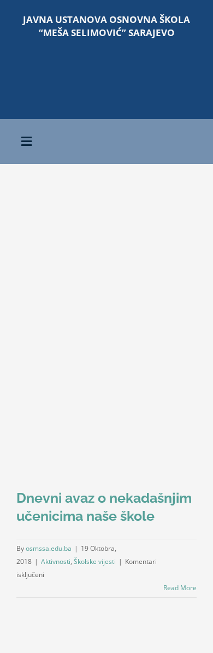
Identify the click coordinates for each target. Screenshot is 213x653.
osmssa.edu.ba (49, 548)
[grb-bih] (152, 62)
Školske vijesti (95, 561)
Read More (180, 587)
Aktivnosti (55, 561)
